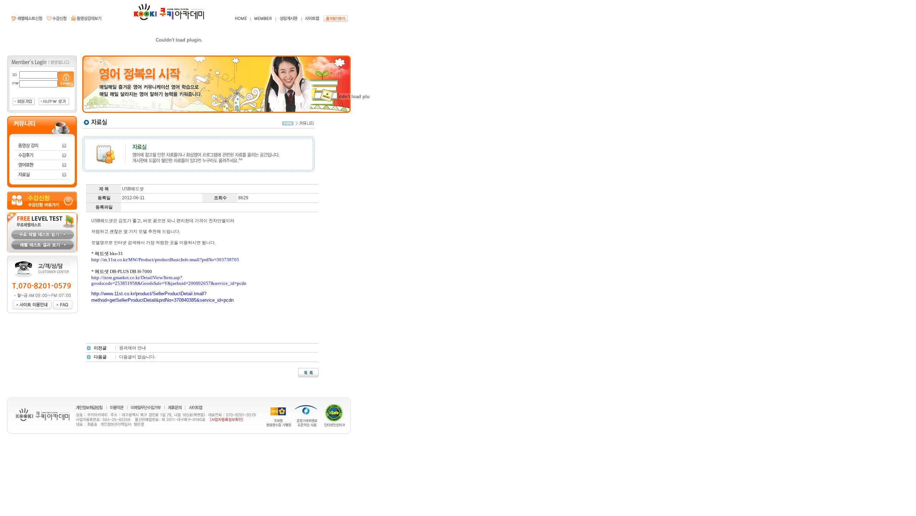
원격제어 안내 (132, 347)
